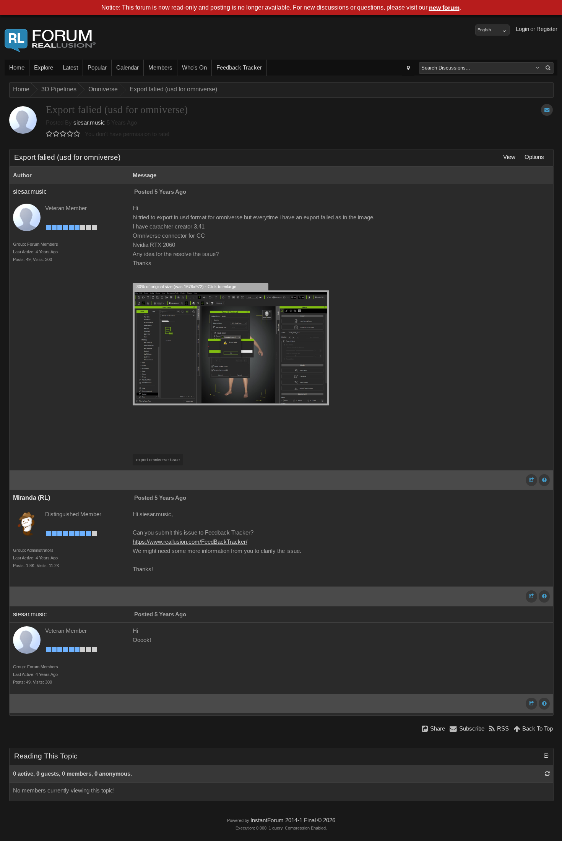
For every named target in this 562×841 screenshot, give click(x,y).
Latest (70, 68)
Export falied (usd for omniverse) (173, 89)
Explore (43, 68)
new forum (444, 8)
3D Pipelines (58, 89)
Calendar (127, 68)
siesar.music (89, 123)
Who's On (194, 68)
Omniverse (103, 89)
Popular (97, 68)
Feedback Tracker (239, 68)
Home (16, 68)
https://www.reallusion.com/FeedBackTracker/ (190, 542)
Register (546, 29)
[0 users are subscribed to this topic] (547, 110)
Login (522, 29)
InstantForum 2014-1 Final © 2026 (292, 820)
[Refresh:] (547, 774)
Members (160, 68)
